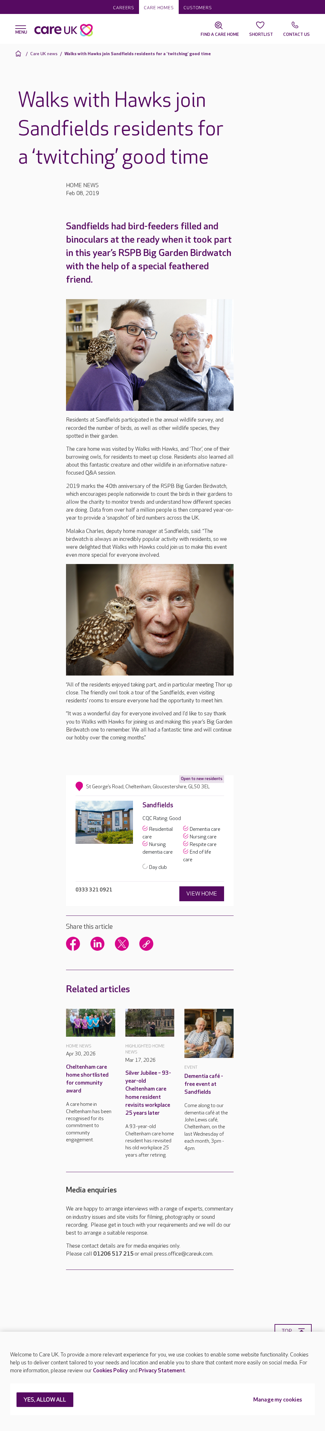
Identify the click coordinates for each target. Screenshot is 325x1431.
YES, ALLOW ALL (44, 1400)
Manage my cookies (277, 1400)
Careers (123, 7)
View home (201, 893)
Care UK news (43, 53)
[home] (19, 53)
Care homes (159, 7)
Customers (197, 7)
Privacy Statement (162, 1370)
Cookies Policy (110, 1370)
